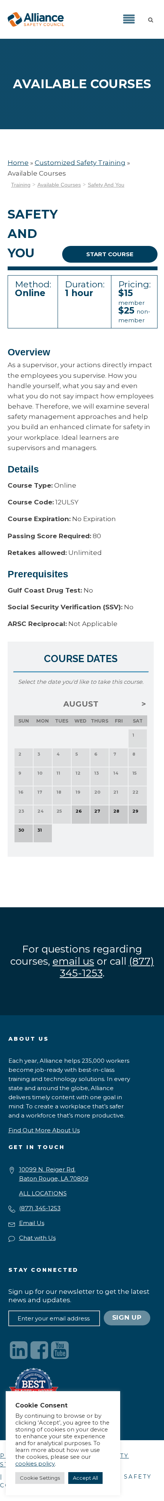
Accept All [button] (85, 1478)
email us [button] (73, 961)
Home (18, 162)
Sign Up (127, 1317)
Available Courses (59, 185)
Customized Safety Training (80, 162)
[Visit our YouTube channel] (60, 1350)
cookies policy (35, 1463)
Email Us (31, 1223)
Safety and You (106, 185)
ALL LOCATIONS (43, 1193)
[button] (152, 19)
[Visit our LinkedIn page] (18, 1350)
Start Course (109, 254)
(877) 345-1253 (40, 1208)
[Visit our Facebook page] (39, 1350)
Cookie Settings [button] (40, 1478)
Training (21, 185)
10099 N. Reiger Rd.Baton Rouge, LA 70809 (53, 1174)
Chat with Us (37, 1237)
